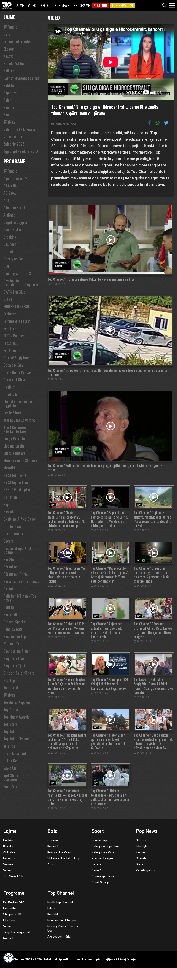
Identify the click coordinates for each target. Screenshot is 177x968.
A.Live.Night (12, 185)
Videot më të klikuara (19, 129)
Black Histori (12, 229)
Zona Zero (10, 786)
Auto (50, 864)
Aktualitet (10, 852)
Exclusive (9, 314)
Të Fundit (10, 27)
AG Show (9, 193)
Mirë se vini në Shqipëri (20, 460)
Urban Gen (11, 760)
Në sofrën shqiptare (17, 489)
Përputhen (11, 566)
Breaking (9, 237)
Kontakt (52, 914)
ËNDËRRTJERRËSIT (16, 306)
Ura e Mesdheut (14, 753)
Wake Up (9, 768)
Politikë (8, 840)
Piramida (9, 588)
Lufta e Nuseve (14, 453)
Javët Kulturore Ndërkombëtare (14, 429)
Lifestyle (142, 846)
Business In (11, 244)
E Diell (7, 299)
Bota (6, 34)
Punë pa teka (12, 629)
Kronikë (8, 846)
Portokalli (10, 614)
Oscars (8, 541)
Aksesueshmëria (59, 936)
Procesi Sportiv (14, 622)
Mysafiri (9, 468)
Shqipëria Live (13, 658)
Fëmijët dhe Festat (17, 321)
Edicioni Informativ (17, 41)
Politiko (9, 607)
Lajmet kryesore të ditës (21, 78)
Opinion (52, 840)
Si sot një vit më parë (18, 673)
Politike (9, 85)
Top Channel (60, 893)
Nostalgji (9, 511)
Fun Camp (10, 350)
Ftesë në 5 (11, 343)
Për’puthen (10, 908)
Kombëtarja (100, 840)
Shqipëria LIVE (13, 914)
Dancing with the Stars (20, 273)
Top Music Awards (16, 717)
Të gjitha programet (16, 932)
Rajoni (7, 100)
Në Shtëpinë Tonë (16, 482)
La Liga (96, 864)
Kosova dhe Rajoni (59, 852)
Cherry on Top (13, 259)
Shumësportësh (103, 876)
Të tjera (9, 122)
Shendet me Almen (16, 651)
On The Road (12, 526)
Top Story (10, 724)
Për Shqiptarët (14, 559)
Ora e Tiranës (13, 533)
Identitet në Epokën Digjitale (17, 403)
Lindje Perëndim (15, 438)
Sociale (8, 107)
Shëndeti (142, 858)
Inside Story (12, 413)
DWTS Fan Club (14, 292)
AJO (6, 200)
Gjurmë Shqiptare (16, 357)
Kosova (8, 56)
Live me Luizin (13, 446)
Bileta (51, 908)
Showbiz (142, 840)
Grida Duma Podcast (18, 372)
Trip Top (9, 746)
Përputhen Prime (15, 574)
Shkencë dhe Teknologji (63, 858)
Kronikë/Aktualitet (17, 63)
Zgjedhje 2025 (13, 144)
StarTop (9, 680)
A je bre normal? (15, 178)
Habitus (9, 387)
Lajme (19, 5)
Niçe (6, 504)
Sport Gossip (100, 882)
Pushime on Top (14, 636)
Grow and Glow (14, 379)
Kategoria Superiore (105, 846)
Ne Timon (10, 497)
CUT (6, 266)
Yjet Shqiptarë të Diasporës (15, 777)
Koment (52, 846)
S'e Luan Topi (12, 643)
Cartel (8, 251)
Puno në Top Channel (61, 920)
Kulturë (8, 71)
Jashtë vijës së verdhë (19, 420)
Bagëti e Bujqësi (15, 222)
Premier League (103, 858)
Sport (45, 5)
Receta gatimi (145, 870)
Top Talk (9, 731)
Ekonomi (9, 49)
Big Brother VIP (13, 902)
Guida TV (9, 938)
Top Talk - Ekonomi (16, 739)
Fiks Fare (9, 328)
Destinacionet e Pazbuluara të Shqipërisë (21, 282)
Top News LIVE (123, 5)
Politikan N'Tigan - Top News (19, 598)
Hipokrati (10, 394)
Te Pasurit (10, 687)
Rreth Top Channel (60, 902)
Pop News (62, 5)
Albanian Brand (14, 207)
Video (32, 5)
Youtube (100, 5)
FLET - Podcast (14, 336)
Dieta (139, 864)
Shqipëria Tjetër (15, 665)
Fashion (141, 852)
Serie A (97, 870)
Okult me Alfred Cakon (19, 519)
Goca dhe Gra (13, 365)
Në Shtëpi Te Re (14, 475)
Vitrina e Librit (14, 136)
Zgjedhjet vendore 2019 (20, 151)
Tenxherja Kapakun (17, 702)
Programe (82, 5)
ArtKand (9, 215)
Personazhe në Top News (21, 581)
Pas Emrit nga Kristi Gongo (17, 550)
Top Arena (10, 709)
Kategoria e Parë (103, 852)
